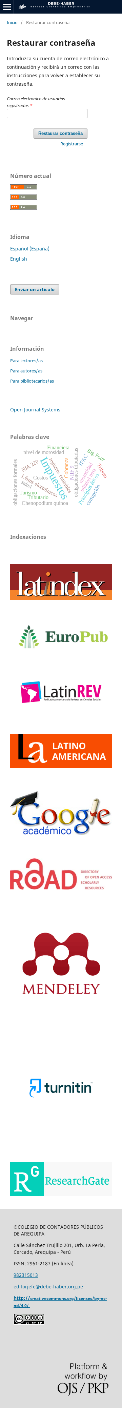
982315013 (26, 1275)
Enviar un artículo (35, 289)
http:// (22, 1298)
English (18, 259)
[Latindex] (61, 598)
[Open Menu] (7, 7)
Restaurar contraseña (60, 133)
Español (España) (29, 248)
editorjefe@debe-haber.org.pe (48, 1286)
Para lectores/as (26, 361)
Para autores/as (26, 371)
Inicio (12, 22)
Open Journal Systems (35, 409)
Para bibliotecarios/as (32, 381)
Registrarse (71, 144)
